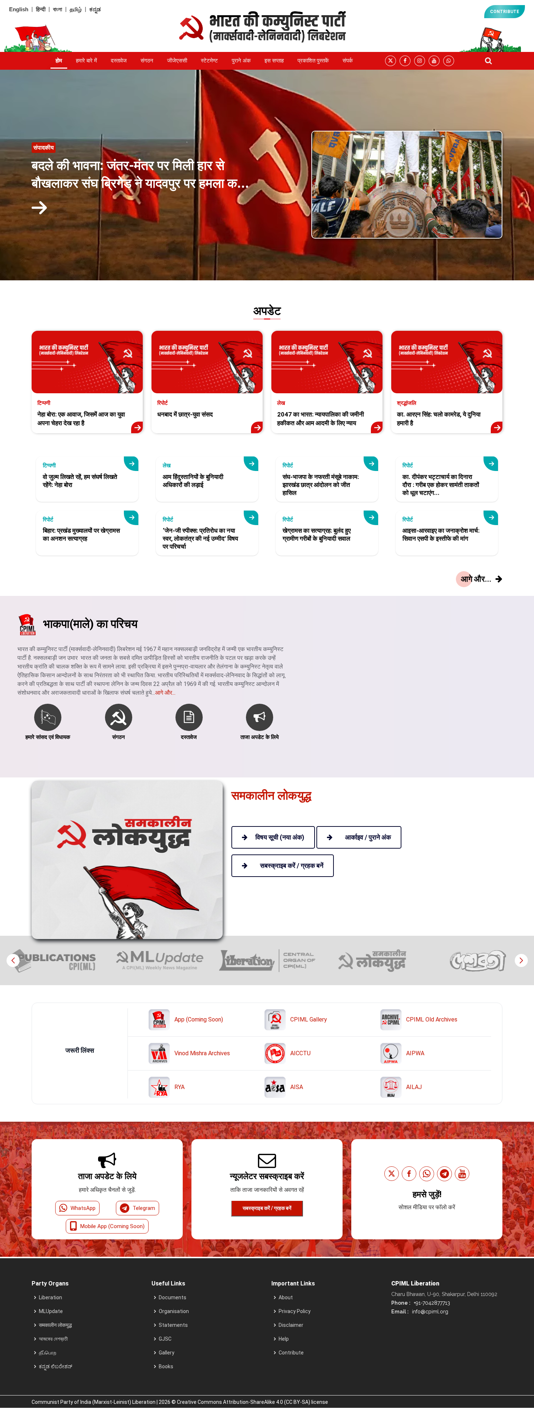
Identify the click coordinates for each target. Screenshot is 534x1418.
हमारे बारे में (86, 60)
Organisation (174, 1311)
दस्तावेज (119, 60)
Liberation (50, 1297)
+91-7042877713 (431, 1303)
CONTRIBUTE (504, 11)
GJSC (165, 1338)
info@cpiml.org (429, 1312)
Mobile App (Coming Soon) (112, 1226)
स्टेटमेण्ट (209, 60)
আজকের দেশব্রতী (53, 1338)
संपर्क (348, 60)
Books (166, 1366)
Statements (173, 1325)
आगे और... (165, 692)
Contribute (291, 1352)
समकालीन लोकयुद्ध (55, 1325)
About (286, 1297)
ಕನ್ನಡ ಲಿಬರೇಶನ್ (55, 1366)
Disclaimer (291, 1325)
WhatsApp (83, 1208)
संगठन (147, 60)
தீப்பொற (47, 1352)
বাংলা (57, 9)
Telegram (144, 1208)
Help (284, 1338)
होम (59, 60)
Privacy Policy (295, 1311)
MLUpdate (51, 1311)
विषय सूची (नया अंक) (279, 837)
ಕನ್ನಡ (95, 9)
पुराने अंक (241, 60)
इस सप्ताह (274, 60)
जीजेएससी (177, 60)
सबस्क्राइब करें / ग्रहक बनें (267, 1208)
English (18, 9)
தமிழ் (76, 9)
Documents (172, 1297)
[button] (521, 960)
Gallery (166, 1352)
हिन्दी (40, 9)
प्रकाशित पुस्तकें (313, 60)
